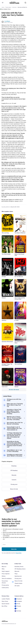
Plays (16, 573)
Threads (19, 606)
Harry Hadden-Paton (9, 31)
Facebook (19, 599)
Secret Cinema (5, 603)
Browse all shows (14, 389)
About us (4, 566)
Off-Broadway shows (20, 569)
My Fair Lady (20, 28)
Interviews (14, 7)
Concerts (14, 479)
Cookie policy (5, 587)
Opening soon (18, 576)
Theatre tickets (18, 583)
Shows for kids (14, 489)
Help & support (5, 571)
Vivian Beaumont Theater (14, 30)
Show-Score (5, 601)
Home (3, 7)
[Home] (14, 3)
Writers (3, 576)
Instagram (19, 601)
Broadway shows (19, 566)
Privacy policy (5, 585)
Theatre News (8, 7)
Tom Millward (7, 21)
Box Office (4, 606)
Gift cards (17, 585)
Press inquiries (6, 573)
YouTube (19, 611)
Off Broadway (14, 470)
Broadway (14, 466)
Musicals (14, 475)
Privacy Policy (18, 552)
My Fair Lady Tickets (7, 199)
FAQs (3, 569)
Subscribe (14, 549)
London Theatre (6, 599)
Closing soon (14, 484)
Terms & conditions (7, 578)
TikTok (18, 603)
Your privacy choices (5, 581)
